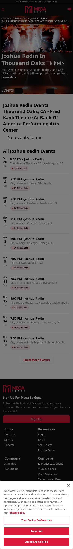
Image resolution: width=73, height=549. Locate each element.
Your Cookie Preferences (36, 520)
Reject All (36, 531)
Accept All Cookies (36, 542)
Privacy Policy (17, 512)
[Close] (68, 485)
